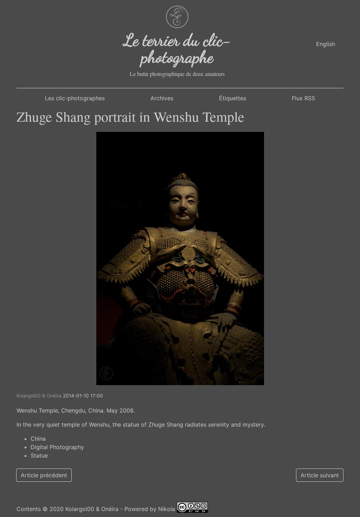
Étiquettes (232, 98)
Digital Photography (57, 447)
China (38, 438)
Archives (161, 98)
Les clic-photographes (75, 98)
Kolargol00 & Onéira (91, 508)
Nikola (166, 508)
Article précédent (44, 475)
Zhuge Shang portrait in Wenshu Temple (130, 116)
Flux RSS (303, 98)
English (325, 43)
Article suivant (320, 475)
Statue (39, 455)
